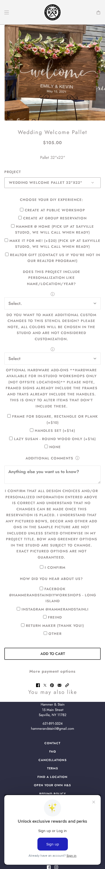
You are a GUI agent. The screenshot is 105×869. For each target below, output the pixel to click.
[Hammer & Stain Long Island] (52, 12)
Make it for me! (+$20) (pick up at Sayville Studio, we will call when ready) (54, 243)
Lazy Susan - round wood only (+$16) (55, 438)
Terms (52, 768)
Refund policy (52, 794)
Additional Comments (49, 458)
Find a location (52, 777)
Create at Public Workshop (55, 210)
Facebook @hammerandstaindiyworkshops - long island (52, 595)
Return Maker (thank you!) (55, 625)
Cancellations (52, 760)
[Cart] (98, 12)
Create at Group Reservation (55, 218)
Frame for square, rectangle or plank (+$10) (55, 419)
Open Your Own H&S (52, 785)
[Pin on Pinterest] (52, 685)
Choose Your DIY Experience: (51, 199)
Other (55, 633)
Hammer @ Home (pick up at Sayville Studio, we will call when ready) (54, 229)
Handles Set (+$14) (55, 430)
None (55, 447)
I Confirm (55, 567)
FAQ (52, 751)
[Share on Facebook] (38, 685)
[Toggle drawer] (6, 12)
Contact (52, 743)
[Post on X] (45, 685)
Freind (55, 617)
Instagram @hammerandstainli (55, 609)
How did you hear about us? (51, 578)
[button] (67, 685)
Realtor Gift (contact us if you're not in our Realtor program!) (55, 258)
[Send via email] (59, 685)
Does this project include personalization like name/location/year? (51, 277)
